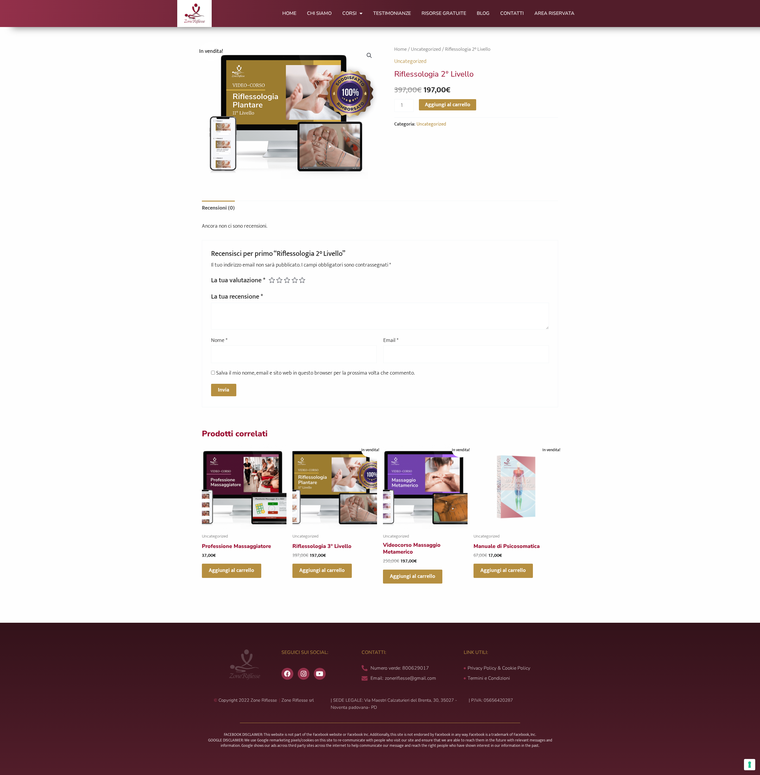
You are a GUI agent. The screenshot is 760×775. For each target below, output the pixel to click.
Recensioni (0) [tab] (218, 208)
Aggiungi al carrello (447, 104)
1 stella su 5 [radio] (272, 280)
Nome (219, 340)
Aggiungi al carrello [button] (231, 570)
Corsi (349, 13)
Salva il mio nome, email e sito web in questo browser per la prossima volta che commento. (315, 373)
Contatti (512, 13)
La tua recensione (237, 296)
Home (289, 13)
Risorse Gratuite (444, 13)
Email (390, 340)
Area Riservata (554, 13)
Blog (483, 13)
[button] (369, 55)
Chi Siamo (319, 13)
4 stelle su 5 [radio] (295, 280)
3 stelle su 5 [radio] (287, 280)
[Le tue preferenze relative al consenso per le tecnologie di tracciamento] (749, 764)
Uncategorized (426, 49)
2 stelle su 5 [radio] (279, 280)
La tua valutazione (238, 280)
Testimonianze (392, 13)
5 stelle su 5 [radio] (302, 280)
